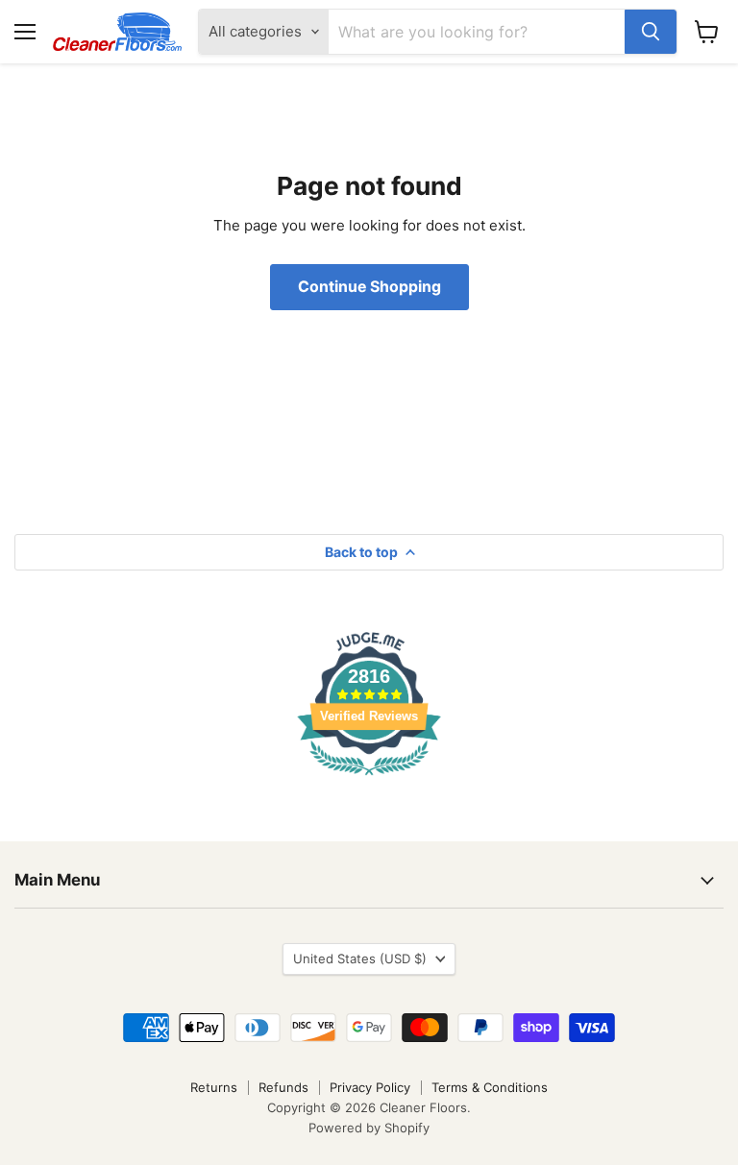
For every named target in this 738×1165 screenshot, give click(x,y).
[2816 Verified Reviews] (369, 778)
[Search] (650, 32)
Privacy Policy (370, 1087)
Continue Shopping (369, 287)
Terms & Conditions (489, 1087)
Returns (213, 1087)
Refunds (283, 1087)
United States (360, 958)
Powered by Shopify (369, 1127)
